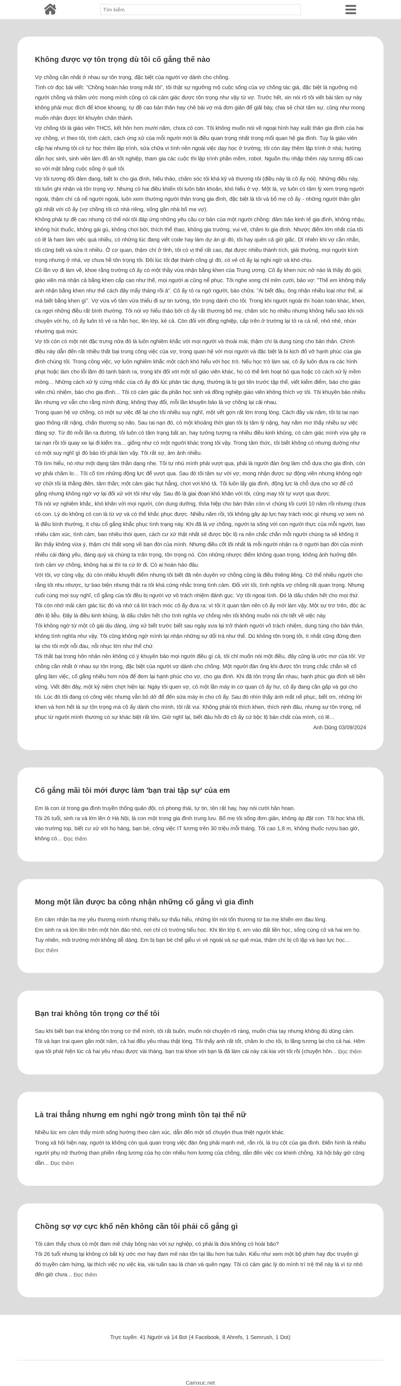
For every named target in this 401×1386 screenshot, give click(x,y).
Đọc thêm (75, 839)
